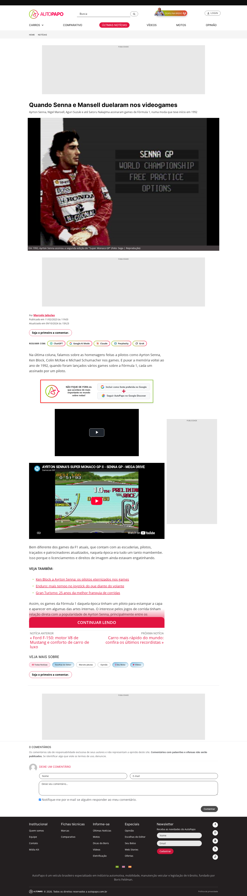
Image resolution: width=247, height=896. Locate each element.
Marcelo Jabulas (44, 315)
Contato (33, 843)
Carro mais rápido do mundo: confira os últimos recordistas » (135, 640)
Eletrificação (100, 855)
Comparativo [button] (72, 25)
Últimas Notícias (102, 830)
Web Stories (131, 849)
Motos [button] (181, 25)
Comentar (209, 809)
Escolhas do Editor (63, 664)
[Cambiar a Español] (130, 866)
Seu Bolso (120, 664)
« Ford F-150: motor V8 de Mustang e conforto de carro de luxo (59, 642)
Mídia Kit (34, 849)
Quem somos (36, 830)
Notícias (42, 35)
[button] (134, 13)
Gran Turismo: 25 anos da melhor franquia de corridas (78, 593)
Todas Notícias (40, 664)
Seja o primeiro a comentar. (50, 333)
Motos (96, 836)
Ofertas (129, 855)
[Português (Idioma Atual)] (117, 866)
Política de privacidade (208, 891)
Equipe (33, 836)
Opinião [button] (211, 25)
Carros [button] (35, 25)
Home (32, 35)
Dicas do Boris (101, 843)
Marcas (65, 830)
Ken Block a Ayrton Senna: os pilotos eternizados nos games (82, 579)
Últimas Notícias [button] (114, 25)
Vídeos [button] (152, 25)
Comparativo (68, 836)
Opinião (104, 664)
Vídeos (138, 664)
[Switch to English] (123, 866)
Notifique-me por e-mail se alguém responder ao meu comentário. (89, 800)
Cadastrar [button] (165, 851)
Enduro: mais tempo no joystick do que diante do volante (80, 586)
